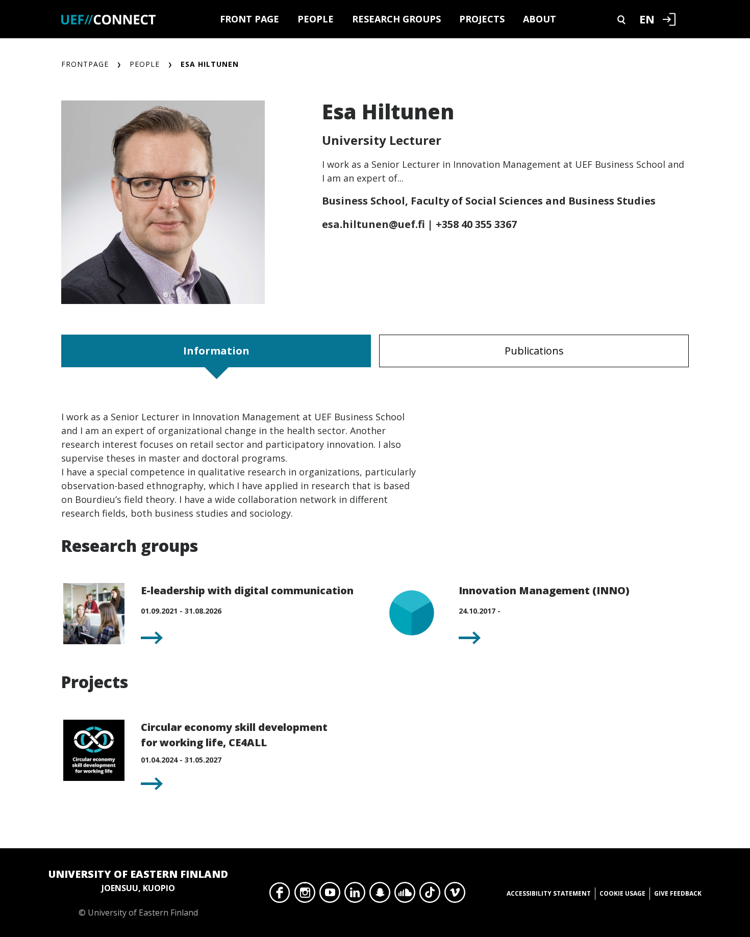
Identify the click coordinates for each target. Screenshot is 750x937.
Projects (482, 19)
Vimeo (454, 895)
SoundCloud (404, 895)
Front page (249, 19)
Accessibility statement (549, 893)
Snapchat (379, 895)
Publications (534, 351)
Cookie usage (622, 893)
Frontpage (85, 64)
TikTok (429, 895)
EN (647, 19)
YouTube (329, 895)
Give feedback (678, 893)
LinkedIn (354, 895)
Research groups (396, 19)
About (539, 19)
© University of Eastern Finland (138, 892)
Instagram (304, 895)
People (315, 19)
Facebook (279, 895)
